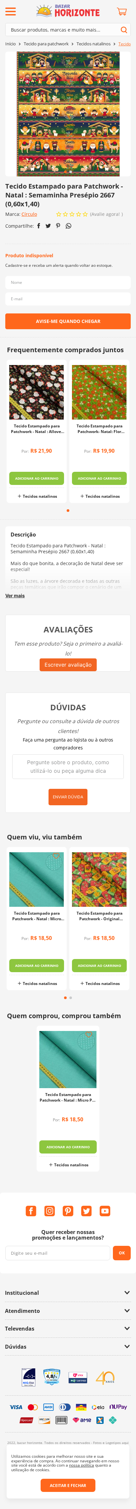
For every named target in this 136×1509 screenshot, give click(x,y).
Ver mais (15, 595)
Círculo (29, 214)
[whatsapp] (68, 226)
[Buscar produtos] (124, 29)
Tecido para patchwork (46, 43)
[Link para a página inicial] (10, 43)
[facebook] (38, 225)
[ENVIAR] (68, 321)
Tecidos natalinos (94, 43)
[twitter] (48, 226)
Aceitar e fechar (68, 1485)
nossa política (81, 1465)
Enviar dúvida (68, 796)
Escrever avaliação (68, 664)
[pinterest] (58, 225)
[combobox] (68, 29)
